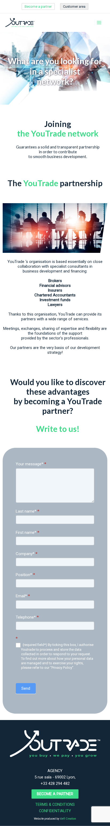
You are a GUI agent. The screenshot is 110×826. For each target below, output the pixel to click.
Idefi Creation (68, 818)
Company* (26, 553)
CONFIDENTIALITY (55, 810)
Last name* (27, 511)
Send (25, 688)
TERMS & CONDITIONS (55, 804)
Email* (23, 596)
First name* (27, 532)
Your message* (31, 464)
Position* (25, 574)
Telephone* (27, 617)
